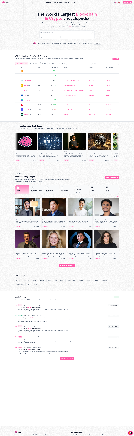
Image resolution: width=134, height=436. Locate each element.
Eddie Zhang (32, 318)
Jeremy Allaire (67, 95)
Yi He (76, 85)
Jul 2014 (108, 76)
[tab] (21, 63)
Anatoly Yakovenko (68, 100)
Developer (41, 280)
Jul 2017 (108, 85)
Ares (28, 349)
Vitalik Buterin (67, 76)
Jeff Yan (66, 114)
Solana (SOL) (27, 100)
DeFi (46, 37)
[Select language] (120, 2)
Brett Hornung (31, 339)
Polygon (91, 80)
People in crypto (26, 305)
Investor (62, 280)
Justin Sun (66, 104)
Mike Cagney (71, 109)
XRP (25, 90)
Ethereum (63, 37)
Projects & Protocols (27, 347)
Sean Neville (74, 95)
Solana (90, 100)
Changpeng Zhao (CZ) (69, 85)
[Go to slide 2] (117, 196)
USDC (25, 95)
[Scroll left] (113, 126)
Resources (66, 2)
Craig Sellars (81, 80)
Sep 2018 (108, 95)
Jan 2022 (108, 109)
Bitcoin (57, 37)
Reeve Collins (67, 80)
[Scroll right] (117, 126)
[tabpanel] (67, 91)
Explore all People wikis (66, 265)
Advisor (50, 280)
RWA (29, 284)
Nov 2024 (108, 114)
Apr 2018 (108, 100)
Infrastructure (71, 280)
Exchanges (70, 37)
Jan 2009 (108, 71)
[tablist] (41, 63)
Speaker (34, 280)
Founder (18, 280)
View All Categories (111, 177)
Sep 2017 (108, 104)
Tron (25, 104)
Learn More (91, 43)
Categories (49, 2)
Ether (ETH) (26, 76)
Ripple (90, 90)
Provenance (92, 109)
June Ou (66, 109)
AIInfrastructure (20, 284)
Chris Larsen (67, 90)
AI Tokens (52, 37)
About (73, 2)
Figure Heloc (27, 109)
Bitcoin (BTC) (27, 71)
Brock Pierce (74, 80)
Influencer (104, 280)
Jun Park (29, 307)
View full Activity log (66, 358)
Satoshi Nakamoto (68, 71)
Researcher (81, 280)
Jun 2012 (108, 90)
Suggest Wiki (127, 2)
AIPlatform (89, 280)
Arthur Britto (80, 90)
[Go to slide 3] (118, 196)
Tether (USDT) (27, 80)
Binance (26, 85)
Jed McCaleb (74, 90)
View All (115, 58)
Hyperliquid (27, 114)
